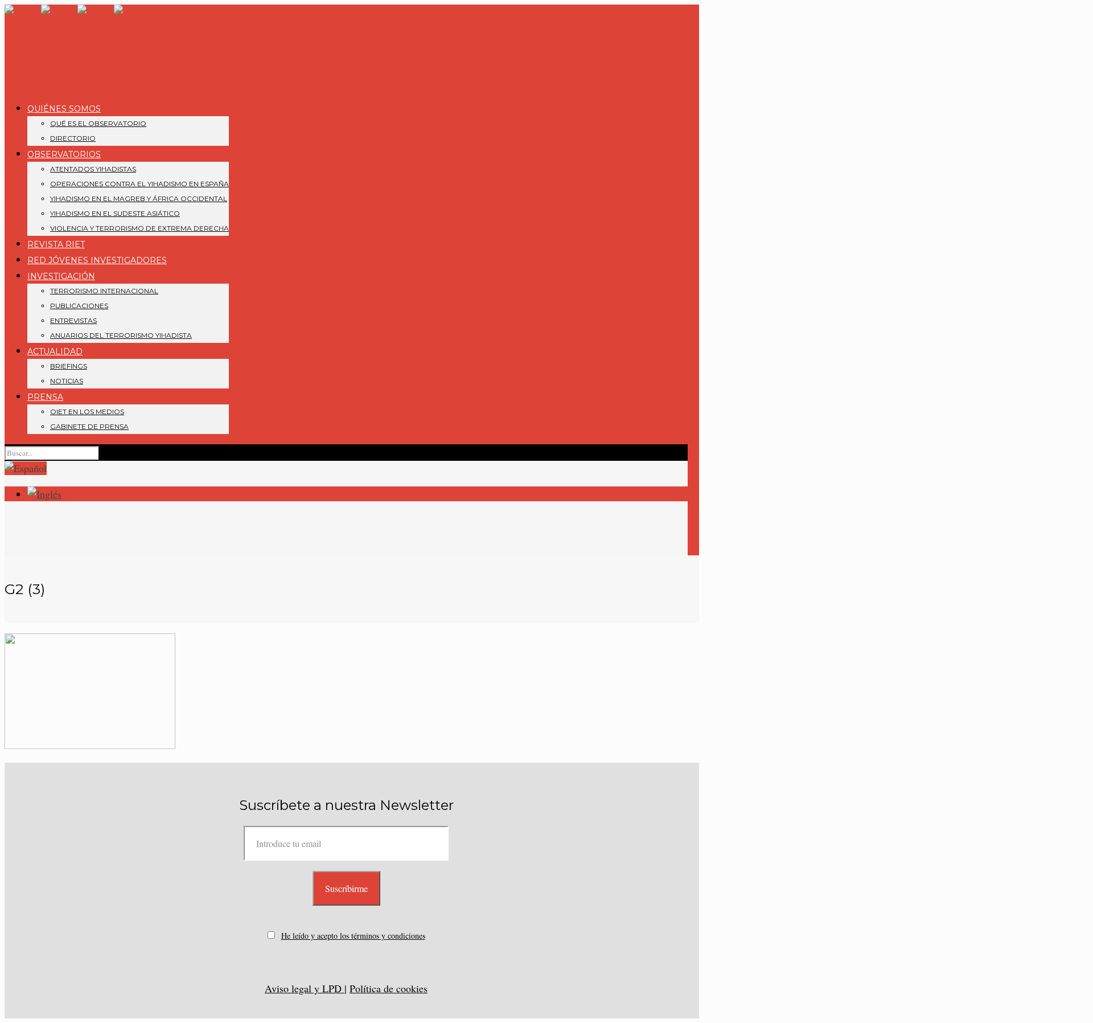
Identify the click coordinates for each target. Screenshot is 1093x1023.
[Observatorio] (77, 47)
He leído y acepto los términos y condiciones (353, 935)
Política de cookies (389, 988)
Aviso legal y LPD (304, 988)
